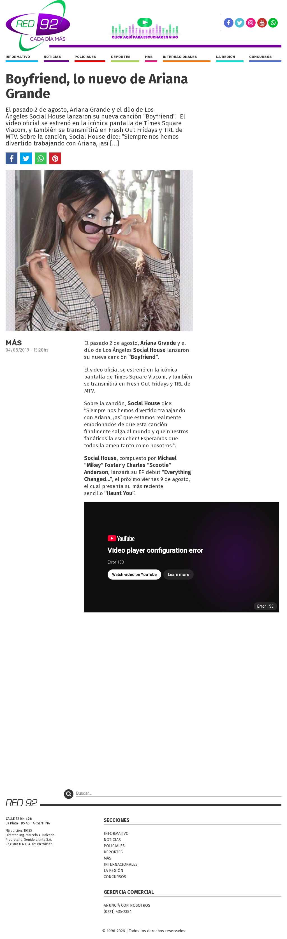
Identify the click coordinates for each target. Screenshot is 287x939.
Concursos (260, 57)
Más (149, 57)
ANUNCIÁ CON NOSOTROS (127, 905)
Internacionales (180, 57)
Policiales (85, 57)
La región (225, 57)
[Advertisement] (99, 653)
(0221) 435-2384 (118, 911)
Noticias (52, 57)
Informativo (18, 57)
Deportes (121, 57)
